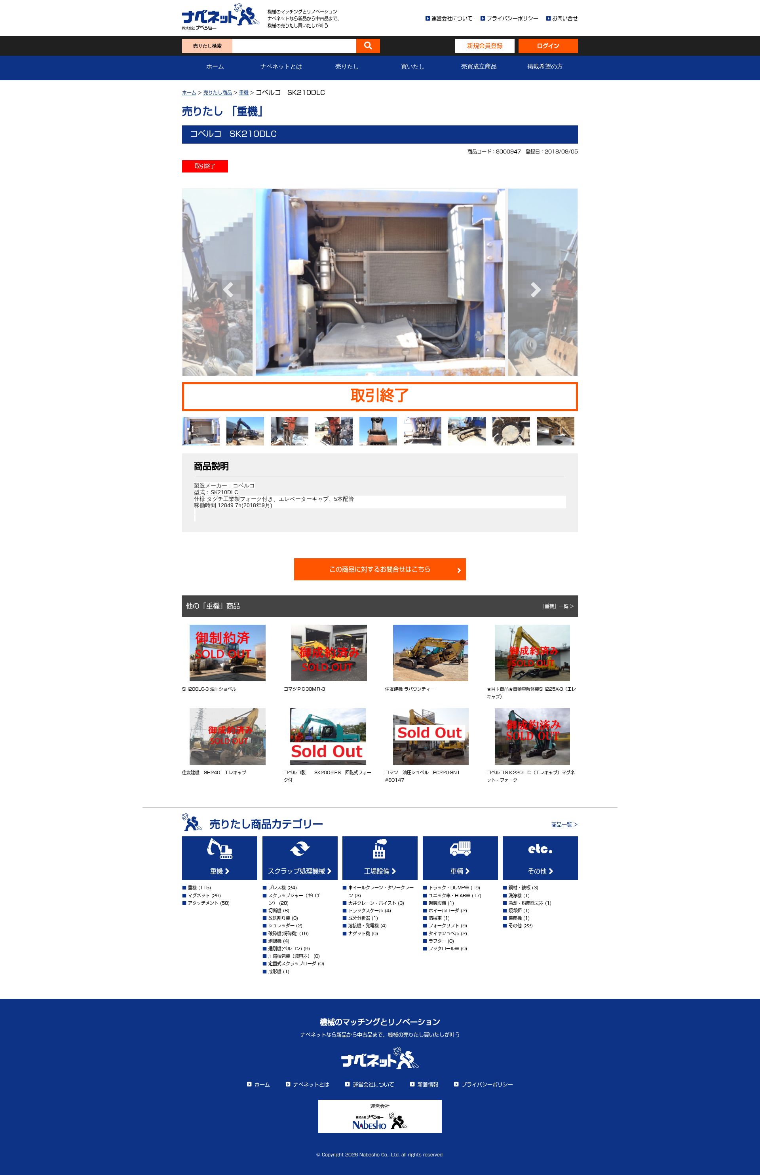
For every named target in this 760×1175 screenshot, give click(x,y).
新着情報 (428, 1084)
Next (534, 282)
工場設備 (377, 871)
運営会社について (452, 18)
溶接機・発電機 (363, 925)
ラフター (437, 941)
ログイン (548, 46)
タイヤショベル (444, 933)
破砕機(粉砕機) (283, 933)
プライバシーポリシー (512, 18)
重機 (244, 92)
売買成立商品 (479, 66)
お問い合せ (565, 18)
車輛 (457, 871)
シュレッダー (281, 925)
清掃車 (435, 918)
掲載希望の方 (545, 66)
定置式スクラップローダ (292, 963)
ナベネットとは (281, 66)
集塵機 (515, 918)
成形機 (274, 971)
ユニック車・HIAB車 (449, 895)
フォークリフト (444, 925)
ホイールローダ (444, 910)
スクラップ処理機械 (297, 871)
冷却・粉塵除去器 (526, 903)
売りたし (347, 66)
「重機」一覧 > (557, 606)
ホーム (215, 66)
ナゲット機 (359, 933)
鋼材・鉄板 (519, 887)
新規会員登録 (485, 46)
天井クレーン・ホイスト (372, 903)
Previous (226, 282)
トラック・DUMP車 (449, 887)
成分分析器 (359, 918)
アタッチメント (203, 903)
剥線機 (274, 941)
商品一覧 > (564, 824)
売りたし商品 (217, 92)
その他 (538, 871)
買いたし (413, 66)
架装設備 (437, 903)
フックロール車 (444, 948)
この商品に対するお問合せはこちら (380, 569)
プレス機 (277, 887)
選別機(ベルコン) (285, 948)
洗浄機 (515, 895)
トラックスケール (365, 910)
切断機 (274, 910)
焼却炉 (515, 910)
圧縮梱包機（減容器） (290, 956)
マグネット (199, 895)
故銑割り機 (279, 918)
